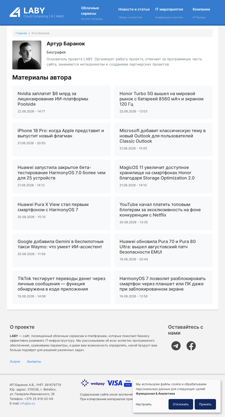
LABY (34, 10)
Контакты (34, 361)
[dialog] (177, 396)
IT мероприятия (169, 13)
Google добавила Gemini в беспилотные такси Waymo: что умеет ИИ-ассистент (61, 244)
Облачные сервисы (92, 13)
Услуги (15, 361)
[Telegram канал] (177, 343)
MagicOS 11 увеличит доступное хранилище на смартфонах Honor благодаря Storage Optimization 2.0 (157, 173)
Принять (205, 404)
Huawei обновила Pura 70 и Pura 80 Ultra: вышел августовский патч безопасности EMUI (158, 247)
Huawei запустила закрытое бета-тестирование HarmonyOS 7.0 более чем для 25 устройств (61, 173)
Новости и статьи (134, 13)
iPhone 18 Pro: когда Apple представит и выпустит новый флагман (61, 133)
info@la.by (27, 403)
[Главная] (15, 10)
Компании (201, 13)
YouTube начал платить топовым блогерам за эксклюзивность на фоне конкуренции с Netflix (160, 210)
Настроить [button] (144, 404)
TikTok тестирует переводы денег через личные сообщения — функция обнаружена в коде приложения (61, 284)
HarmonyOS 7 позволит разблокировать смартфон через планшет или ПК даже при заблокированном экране (163, 284)
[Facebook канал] (192, 343)
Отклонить (181, 404)
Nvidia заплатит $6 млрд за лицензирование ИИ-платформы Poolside (53, 99)
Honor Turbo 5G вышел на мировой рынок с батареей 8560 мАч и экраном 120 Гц (161, 99)
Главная (21, 33)
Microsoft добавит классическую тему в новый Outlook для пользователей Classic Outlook (163, 136)
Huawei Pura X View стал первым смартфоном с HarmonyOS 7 (53, 207)
